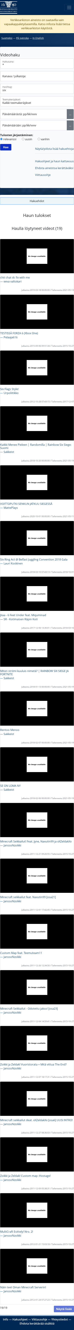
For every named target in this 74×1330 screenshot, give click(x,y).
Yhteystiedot (59, 1319)
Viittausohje (43, 175)
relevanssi (9, 139)
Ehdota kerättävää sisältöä (37, 1323)
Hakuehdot (37, 201)
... (70, 114)
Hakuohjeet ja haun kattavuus (54, 161)
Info (5, 1319)
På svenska (22, 38)
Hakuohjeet (20, 1319)
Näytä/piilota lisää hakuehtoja (54, 149)
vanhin (45, 139)
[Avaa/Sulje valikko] (69, 7)
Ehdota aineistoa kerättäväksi (54, 168)
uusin (28, 139)
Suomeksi (6, 38)
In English (38, 38)
